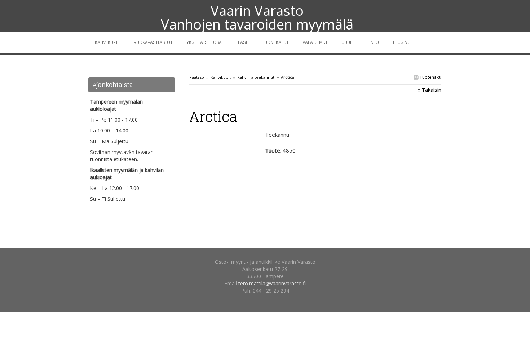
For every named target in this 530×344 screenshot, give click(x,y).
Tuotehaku (430, 77)
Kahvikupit (221, 77)
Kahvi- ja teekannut (255, 77)
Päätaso (196, 77)
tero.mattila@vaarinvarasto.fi (272, 283)
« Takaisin (429, 89)
